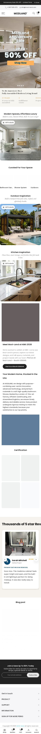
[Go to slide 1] (17, 85)
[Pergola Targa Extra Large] (20, 220)
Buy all (20, 151)
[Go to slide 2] (19, 85)
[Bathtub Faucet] (4, 144)
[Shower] (32, 135)
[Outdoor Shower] (37, 220)
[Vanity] (24, 144)
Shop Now (20, 63)
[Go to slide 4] (23, 85)
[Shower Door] (29, 142)
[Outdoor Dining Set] (22, 230)
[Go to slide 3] (21, 85)
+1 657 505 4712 (12, 7)
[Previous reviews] (5, 559)
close (37, 2)
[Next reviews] (36, 559)
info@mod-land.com (29, 7)
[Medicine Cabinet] (24, 136)
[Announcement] (18, 2)
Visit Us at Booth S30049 (14, 366)
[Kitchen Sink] (24, 282)
